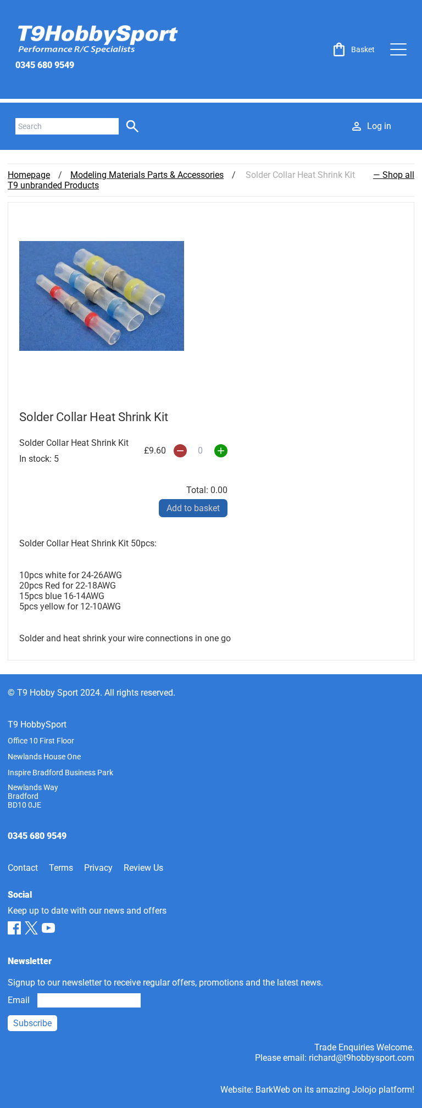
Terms (61, 868)
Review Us (143, 868)
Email (19, 1000)
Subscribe (32, 1023)
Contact (23, 868)
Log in (379, 126)
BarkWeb (273, 1089)
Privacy (98, 868)
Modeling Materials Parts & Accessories (147, 175)
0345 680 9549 (44, 65)
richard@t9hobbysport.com (361, 1058)
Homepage (29, 175)
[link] (353, 49)
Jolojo (364, 1089)
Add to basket (193, 508)
